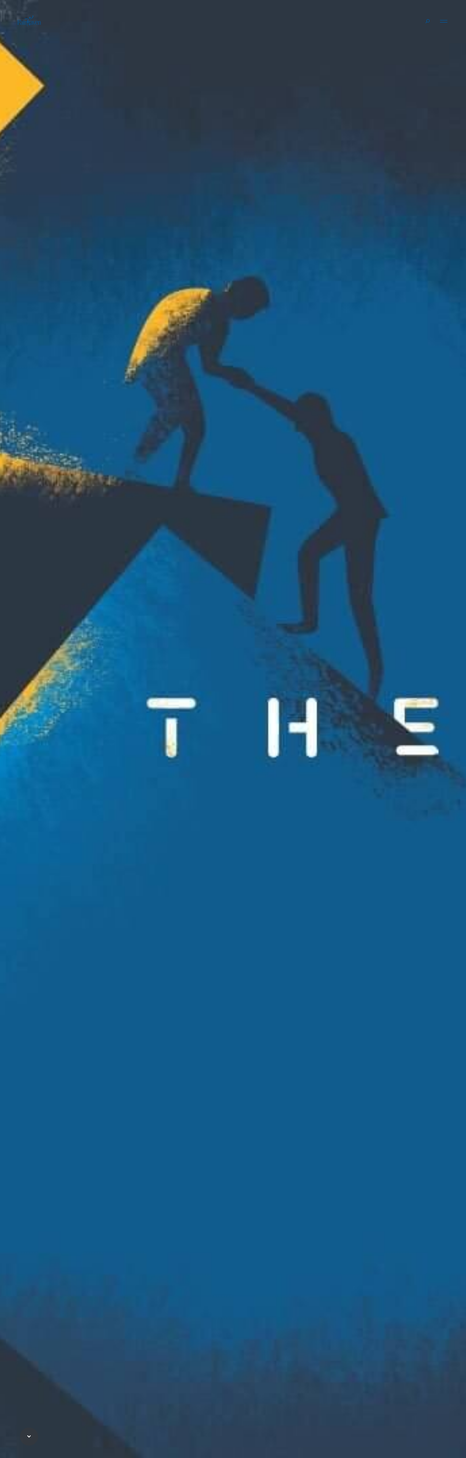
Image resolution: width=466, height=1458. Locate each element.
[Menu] (443, 20)
